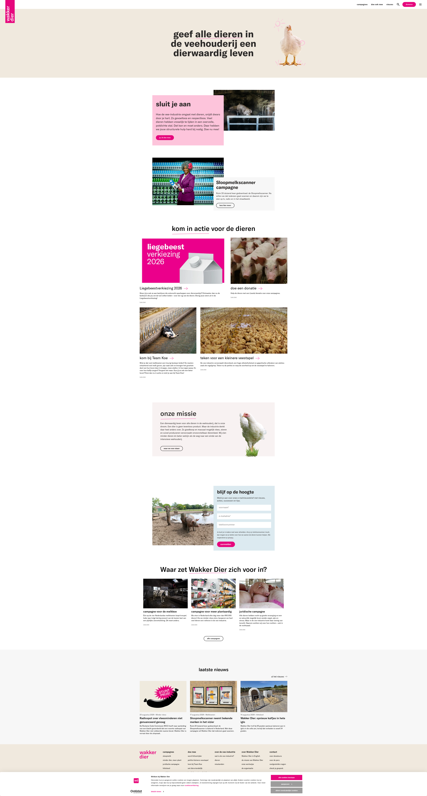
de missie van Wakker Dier (252, 760)
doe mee (192, 752)
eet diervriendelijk (195, 768)
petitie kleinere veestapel (198, 760)
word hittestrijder (195, 756)
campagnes (362, 4)
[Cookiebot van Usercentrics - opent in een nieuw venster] (136, 791)
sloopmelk (167, 756)
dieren (217, 760)
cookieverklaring (192, 785)
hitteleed (166, 768)
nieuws (389, 4)
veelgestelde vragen (278, 764)
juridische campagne (171, 764)
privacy (230, 538)
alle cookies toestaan (286, 777)
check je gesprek (276, 768)
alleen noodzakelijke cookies (287, 790)
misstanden (219, 764)
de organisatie (247, 768)
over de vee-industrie (225, 752)
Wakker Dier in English (251, 756)
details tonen (156, 791)
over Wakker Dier (250, 752)
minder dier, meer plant (172, 760)
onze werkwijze (248, 764)
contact (273, 752)
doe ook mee (377, 4)
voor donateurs (276, 756)
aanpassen (285, 784)
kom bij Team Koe (195, 764)
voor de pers (275, 760)
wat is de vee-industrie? (224, 756)
